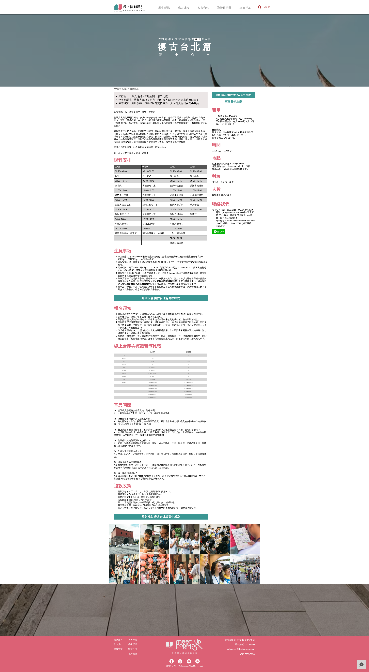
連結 (231, 169)
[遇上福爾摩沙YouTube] (189, 661)
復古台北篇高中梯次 (132, 89)
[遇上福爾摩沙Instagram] (180, 661)
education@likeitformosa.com (241, 220)
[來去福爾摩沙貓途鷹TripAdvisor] (197, 661)
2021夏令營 (118, 89)
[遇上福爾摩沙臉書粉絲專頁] (171, 661)
